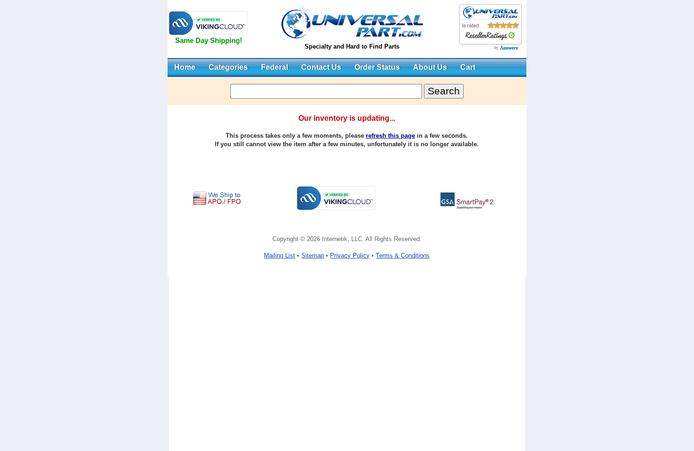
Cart (467, 67)
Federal (274, 67)
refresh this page (390, 135)
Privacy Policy (350, 255)
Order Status (377, 67)
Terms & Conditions (403, 255)
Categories (228, 67)
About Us (430, 67)
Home (184, 67)
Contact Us (321, 67)
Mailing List (279, 255)
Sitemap (312, 255)
